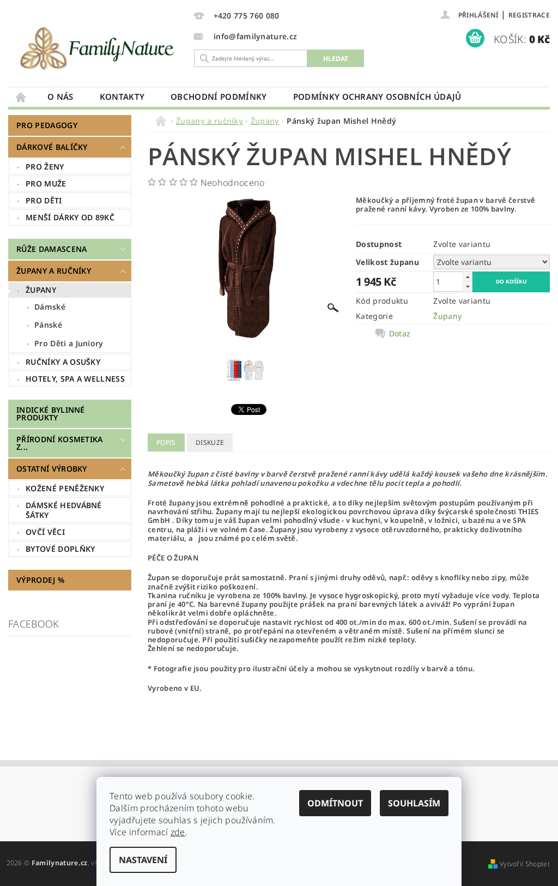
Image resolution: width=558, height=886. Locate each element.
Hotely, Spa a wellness (75, 378)
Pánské (48, 325)
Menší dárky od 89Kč (70, 217)
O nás (60, 96)
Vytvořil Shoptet (525, 864)
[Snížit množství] (467, 286)
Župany (41, 290)
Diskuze (210, 442)
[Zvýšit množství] (467, 277)
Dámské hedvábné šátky (64, 510)
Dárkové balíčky (52, 147)
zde (178, 832)
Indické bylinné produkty (50, 414)
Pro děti (44, 200)
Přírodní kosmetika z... (59, 443)
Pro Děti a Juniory (69, 343)
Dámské (49, 307)
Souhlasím (414, 803)
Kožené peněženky (65, 488)
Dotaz (400, 334)
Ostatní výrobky (51, 468)
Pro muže (46, 183)
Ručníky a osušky (63, 362)
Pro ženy (45, 166)
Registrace (529, 15)
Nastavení (143, 860)
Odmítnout (335, 803)
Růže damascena (51, 249)
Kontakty (122, 96)
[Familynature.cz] (98, 48)
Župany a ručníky (53, 271)
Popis (166, 442)
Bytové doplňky (60, 549)
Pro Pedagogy (46, 125)
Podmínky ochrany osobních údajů (377, 96)
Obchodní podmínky (218, 96)
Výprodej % (40, 580)
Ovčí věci (45, 532)
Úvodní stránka (21, 96)
